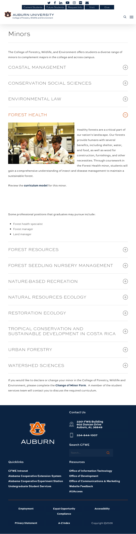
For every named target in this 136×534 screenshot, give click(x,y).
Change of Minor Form (70, 385)
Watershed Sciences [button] (36, 367)
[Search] (108, 453)
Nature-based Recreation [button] (43, 283)
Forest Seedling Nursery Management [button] (60, 267)
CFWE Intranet (18, 471)
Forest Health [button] (27, 116)
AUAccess (76, 491)
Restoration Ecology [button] (37, 314)
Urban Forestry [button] (30, 351)
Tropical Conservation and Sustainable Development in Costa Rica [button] (62, 333)
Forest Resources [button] (33, 251)
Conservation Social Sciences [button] (49, 85)
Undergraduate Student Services (29, 486)
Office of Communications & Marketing (94, 481)
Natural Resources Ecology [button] (47, 299)
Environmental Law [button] (34, 100)
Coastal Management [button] (37, 69)
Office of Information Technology (90, 471)
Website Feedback (81, 486)
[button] (130, 17)
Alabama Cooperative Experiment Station (35, 481)
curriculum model (36, 185)
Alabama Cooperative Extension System (34, 476)
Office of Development (83, 476)
